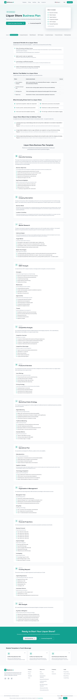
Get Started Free (29, 638)
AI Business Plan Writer (44, 687)
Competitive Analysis (49, 34)
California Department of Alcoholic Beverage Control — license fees (27, 52)
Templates (24, 2)
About (53, 671)
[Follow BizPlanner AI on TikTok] (12, 678)
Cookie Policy (66, 677)
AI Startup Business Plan (44, 690)
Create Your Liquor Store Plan (15, 23)
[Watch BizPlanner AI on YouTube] (8, 678)
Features (29, 671)
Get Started (70, 2)
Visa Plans (34, 2)
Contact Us (43, 2)
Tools (29, 677)
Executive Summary (14, 34)
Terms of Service (67, 673)
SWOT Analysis (40, 34)
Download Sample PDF (35, 23)
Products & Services (58, 34)
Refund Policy (66, 675)
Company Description (24, 34)
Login (64, 2)
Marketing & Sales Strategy (69, 34)
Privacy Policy (66, 671)
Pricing (29, 2)
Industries (41, 673)
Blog (39, 2)
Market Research (33, 34)
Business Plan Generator (44, 679)
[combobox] (58, 2)
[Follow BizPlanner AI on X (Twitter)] (5, 678)
